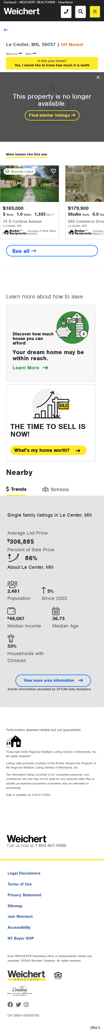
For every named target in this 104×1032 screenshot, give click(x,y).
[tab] (16, 491)
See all (21, 251)
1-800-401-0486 (50, 845)
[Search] (80, 12)
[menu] (95, 12)
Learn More (30, 368)
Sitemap (15, 905)
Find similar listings (50, 115)
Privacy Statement (24, 895)
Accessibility (19, 927)
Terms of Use (20, 884)
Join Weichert (20, 916)
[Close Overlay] (98, 77)
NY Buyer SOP (21, 938)
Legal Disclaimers (24, 873)
